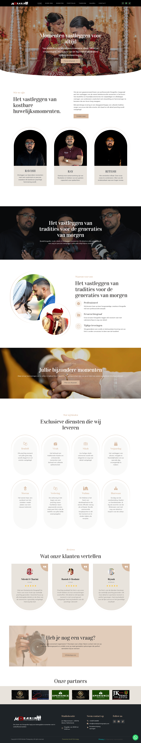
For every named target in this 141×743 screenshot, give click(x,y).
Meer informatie (24, 465)
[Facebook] (126, 3)
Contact (102, 3)
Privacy (101, 739)
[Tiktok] (129, 3)
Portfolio (71, 3)
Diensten (60, 3)
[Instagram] (123, 3)
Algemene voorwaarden (114, 739)
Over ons (49, 3)
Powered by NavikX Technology (70, 739)
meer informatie (54, 469)
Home (40, 3)
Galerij (92, 3)
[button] (135, 737)
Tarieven (82, 3)
